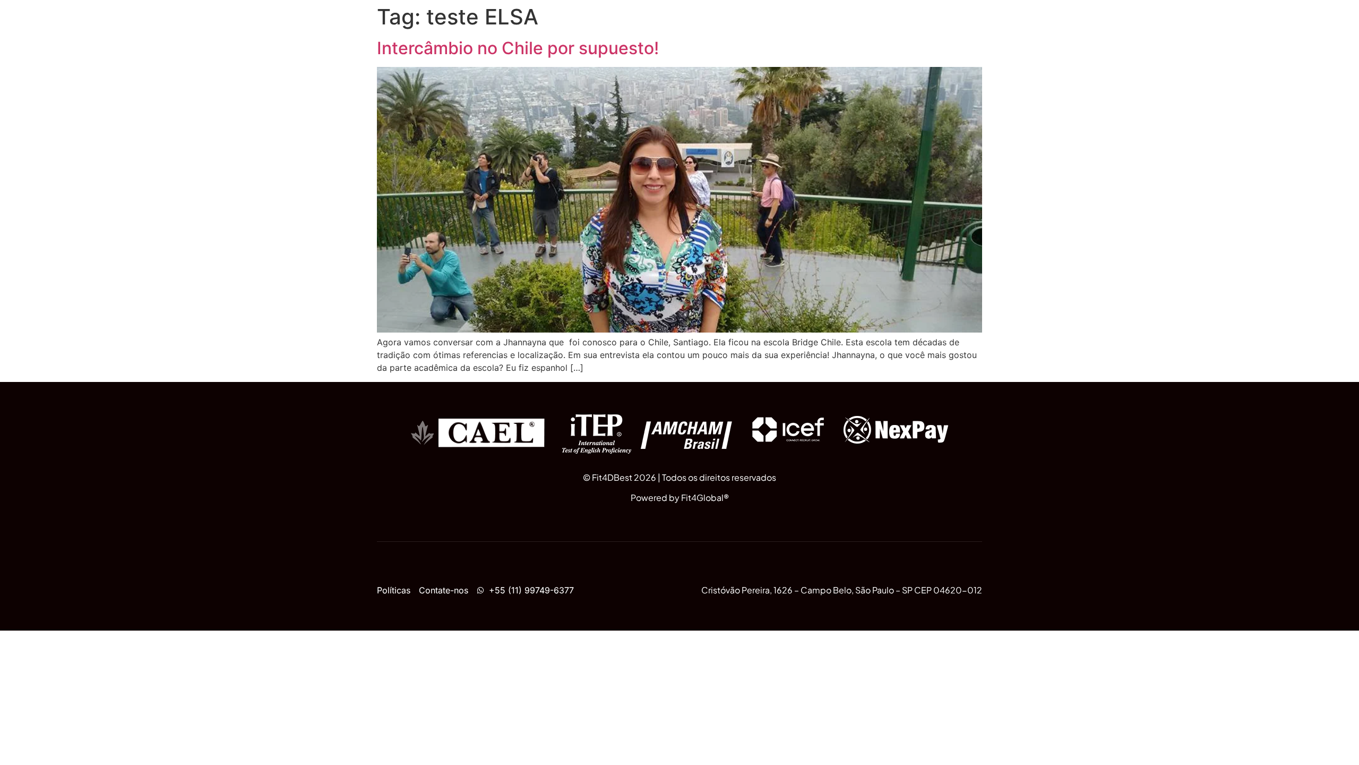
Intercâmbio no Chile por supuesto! (518, 48)
